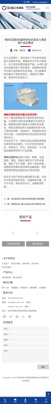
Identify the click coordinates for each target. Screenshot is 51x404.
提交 (43, 367)
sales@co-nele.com (16, 302)
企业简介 (5, 263)
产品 (35, 402)
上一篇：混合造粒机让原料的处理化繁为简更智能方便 (25, 199)
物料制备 (33, 288)
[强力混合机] (25, 96)
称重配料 (14, 288)
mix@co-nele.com (15, 306)
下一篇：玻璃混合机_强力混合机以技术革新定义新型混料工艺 (25, 204)
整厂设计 (5, 288)
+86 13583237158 (15, 298)
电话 (5, 402)
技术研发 (25, 263)
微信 (15, 402)
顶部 (46, 402)
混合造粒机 (6, 277)
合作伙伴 (35, 263)
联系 (25, 402)
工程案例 (42, 288)
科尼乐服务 (6, 267)
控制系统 (24, 288)
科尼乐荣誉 (15, 263)
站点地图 (25, 381)
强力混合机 (17, 277)
